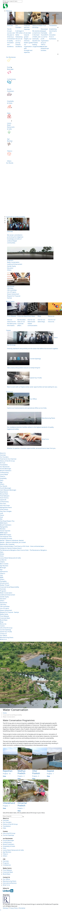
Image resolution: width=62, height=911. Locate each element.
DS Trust (2, 463)
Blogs (1, 622)
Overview (3, 455)
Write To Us (6, 885)
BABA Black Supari (5, 535)
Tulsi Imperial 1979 (5, 536)
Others (9, 161)
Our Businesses (11, 57)
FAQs (4, 828)
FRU (1, 519)
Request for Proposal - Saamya (14, 297)
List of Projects (11, 292)
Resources (3, 624)
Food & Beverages (10, 68)
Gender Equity (11, 266)
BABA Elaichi (3, 523)
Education (10, 268)
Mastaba (2, 529)
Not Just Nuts (4, 494)
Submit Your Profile (6, 632)
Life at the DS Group (6, 628)
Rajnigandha (4, 527)
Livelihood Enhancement (14, 264)
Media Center (4, 614)
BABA (1, 577)
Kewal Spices (4, 492)
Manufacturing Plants (6, 637)
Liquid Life (3, 500)
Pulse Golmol (4, 509)
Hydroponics (4, 571)
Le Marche (3, 560)
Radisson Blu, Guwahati (7, 544)
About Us (9, 11)
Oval (1, 517)
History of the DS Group (7, 461)
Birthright (3, 568)
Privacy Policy (13, 908)
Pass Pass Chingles (6, 511)
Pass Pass (3, 503)
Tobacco (9, 151)
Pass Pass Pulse (5, 505)
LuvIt (1, 513)
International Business (10, 883)
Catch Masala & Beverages (8, 490)
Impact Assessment (13, 294)
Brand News (3, 620)
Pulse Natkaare (4, 496)
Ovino (2, 556)
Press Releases (4, 616)
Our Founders (4, 457)
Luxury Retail (4, 474)
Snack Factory (4, 498)
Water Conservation (13, 262)
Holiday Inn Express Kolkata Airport (11, 548)
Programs (3, 591)
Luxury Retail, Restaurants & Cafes (10, 126)
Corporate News (5, 618)
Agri (1, 482)
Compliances (7, 865)
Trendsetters (4, 465)
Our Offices (3, 635)
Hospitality (3, 478)
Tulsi (1, 575)
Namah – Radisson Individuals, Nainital (12, 540)
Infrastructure (4, 583)
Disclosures (3, 602)
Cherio (2, 515)
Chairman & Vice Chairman (8, 459)
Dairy (8, 113)
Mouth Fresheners (10, 90)
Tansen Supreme (5, 531)
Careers (8, 330)
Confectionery (10, 79)
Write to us (3, 639)
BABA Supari (4, 533)
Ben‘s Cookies (4, 564)
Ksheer (2, 554)
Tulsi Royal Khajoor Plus (7, 521)
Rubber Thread (4, 585)
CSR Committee (12, 290)
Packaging (3, 581)
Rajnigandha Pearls (6, 507)
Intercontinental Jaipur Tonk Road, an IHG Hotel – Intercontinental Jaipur (22, 546)
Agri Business (10, 140)
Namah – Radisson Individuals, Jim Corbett (13, 542)
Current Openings (5, 630)
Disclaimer (22, 908)
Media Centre (10, 301)
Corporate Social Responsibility (15, 217)
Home (5, 713)
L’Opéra (2, 562)
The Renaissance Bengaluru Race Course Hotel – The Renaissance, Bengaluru (23, 550)
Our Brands (9, 163)
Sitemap (5, 908)
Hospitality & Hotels (10, 102)
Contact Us (9, 392)
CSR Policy (10, 288)
